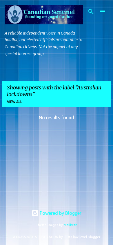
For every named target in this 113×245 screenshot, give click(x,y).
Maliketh (70, 225)
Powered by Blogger (60, 213)
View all (14, 102)
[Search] (91, 12)
